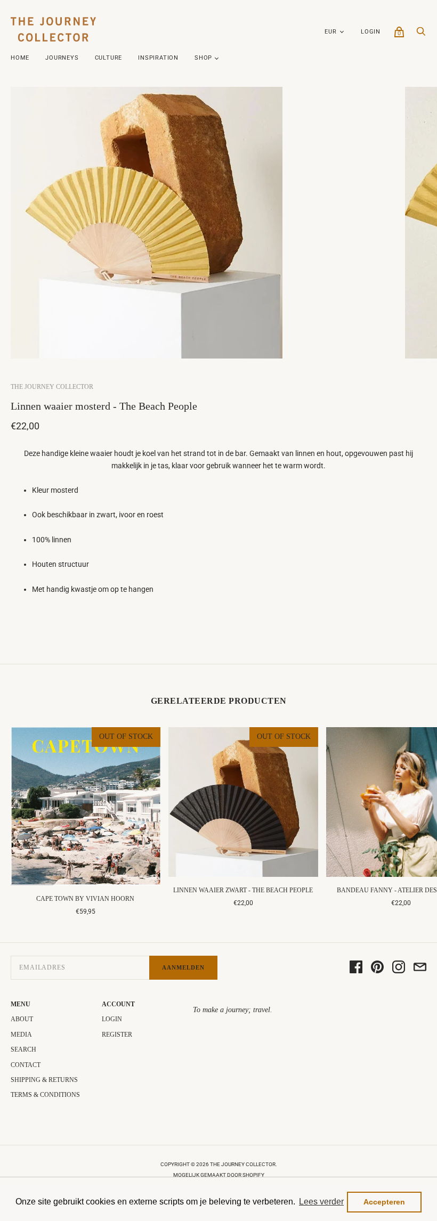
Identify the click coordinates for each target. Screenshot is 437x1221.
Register (117, 1034)
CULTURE (109, 57)
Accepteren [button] (384, 1202)
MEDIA (21, 1034)
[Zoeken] (421, 34)
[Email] (420, 967)
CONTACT (26, 1065)
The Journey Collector (52, 386)
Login (371, 31)
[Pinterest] (377, 967)
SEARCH (23, 1049)
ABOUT (22, 1019)
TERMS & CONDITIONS (45, 1094)
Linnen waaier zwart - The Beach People (243, 890)
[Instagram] (398, 967)
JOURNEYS (61, 57)
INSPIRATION (158, 57)
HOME (20, 57)
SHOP (203, 57)
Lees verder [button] (321, 1201)
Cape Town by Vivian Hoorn (85, 898)
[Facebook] (356, 967)
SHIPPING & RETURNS (44, 1080)
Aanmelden (183, 967)
